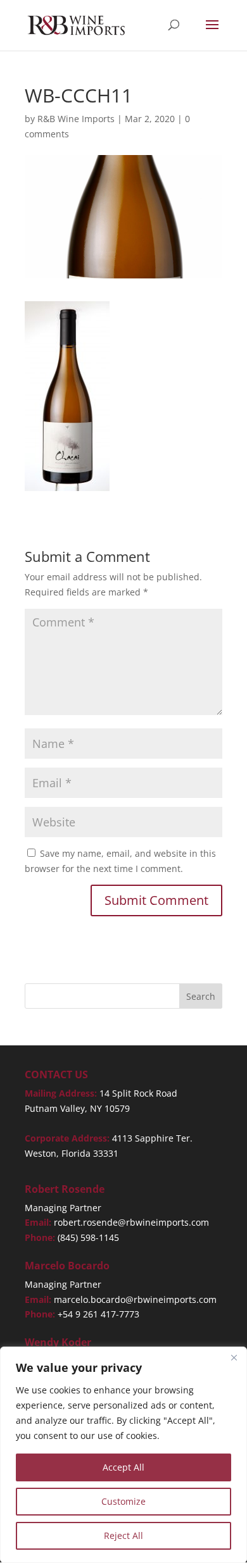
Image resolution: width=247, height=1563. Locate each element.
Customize (123, 1501)
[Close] (233, 1357)
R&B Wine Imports (76, 119)
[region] (123, 1455)
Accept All (123, 1467)
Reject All (123, 1535)
